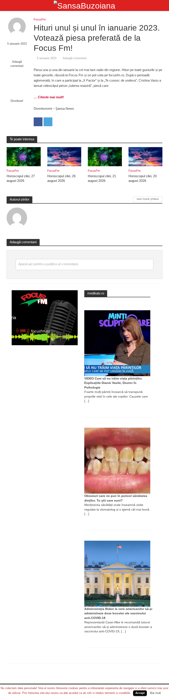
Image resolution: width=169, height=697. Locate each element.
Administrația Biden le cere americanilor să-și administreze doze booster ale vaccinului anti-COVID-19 (118, 613)
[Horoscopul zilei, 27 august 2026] (24, 156)
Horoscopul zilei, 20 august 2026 (143, 178)
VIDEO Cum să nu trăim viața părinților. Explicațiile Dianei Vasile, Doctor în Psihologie (113, 383)
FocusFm (40, 19)
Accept (140, 693)
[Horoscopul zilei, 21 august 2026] (105, 156)
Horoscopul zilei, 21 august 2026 (102, 178)
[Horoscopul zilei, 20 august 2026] (146, 156)
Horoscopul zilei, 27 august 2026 (21, 178)
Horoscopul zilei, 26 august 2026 (61, 178)
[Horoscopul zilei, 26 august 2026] (64, 156)
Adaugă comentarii (17, 64)
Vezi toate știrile (148, 199)
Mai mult (155, 693)
